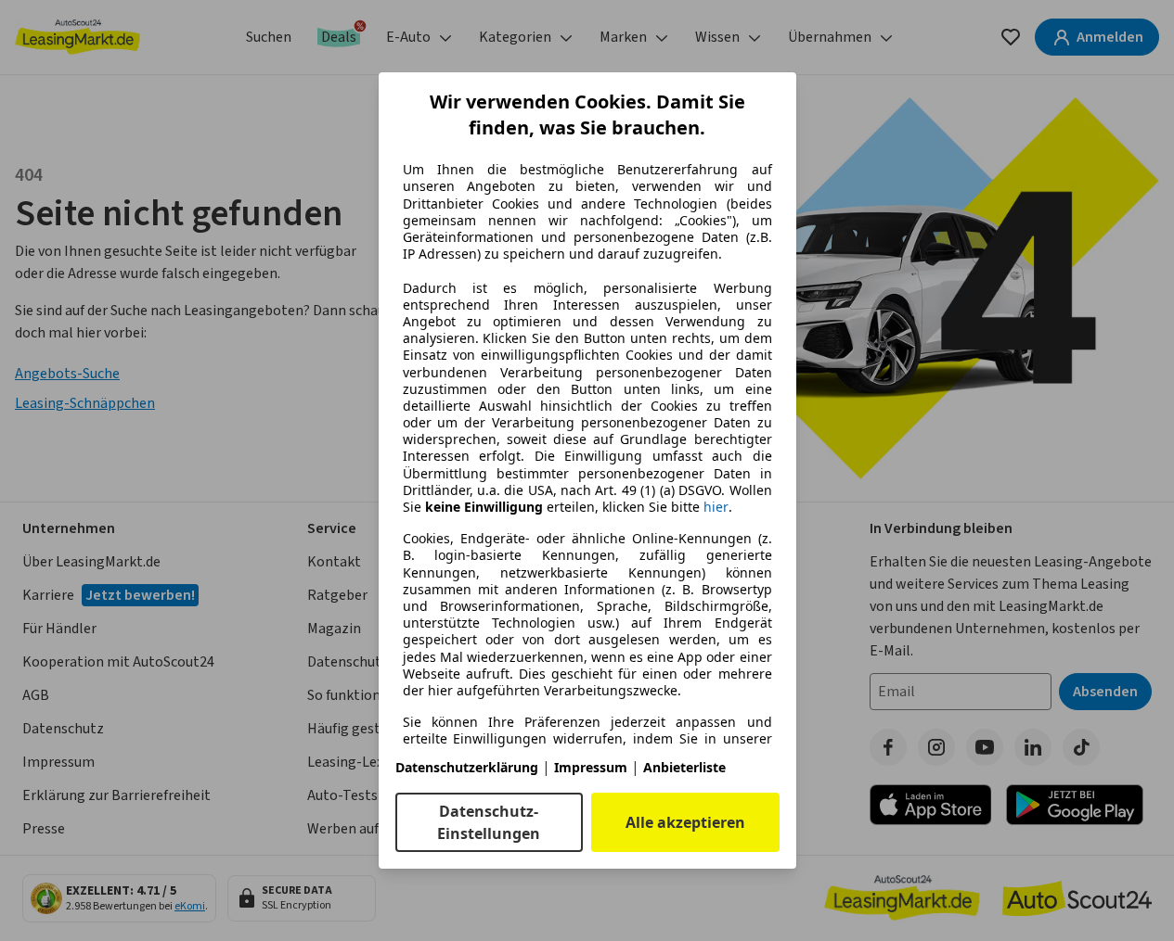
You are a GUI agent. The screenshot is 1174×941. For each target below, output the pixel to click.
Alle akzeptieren (685, 822)
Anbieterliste (684, 767)
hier (716, 507)
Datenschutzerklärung (466, 767)
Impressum (590, 767)
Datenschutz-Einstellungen (488, 822)
